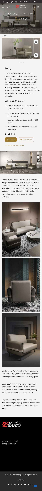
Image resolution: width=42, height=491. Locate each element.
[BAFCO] (21, 6)
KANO (13, 134)
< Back (4, 36)
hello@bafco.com (9, 444)
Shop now (11, 140)
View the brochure (16, 145)
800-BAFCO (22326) (28, 1)
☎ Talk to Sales (26, 140)
